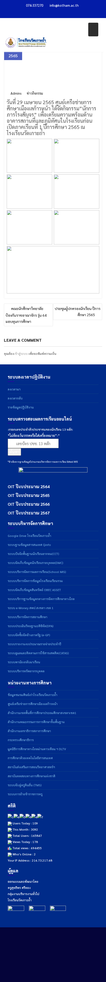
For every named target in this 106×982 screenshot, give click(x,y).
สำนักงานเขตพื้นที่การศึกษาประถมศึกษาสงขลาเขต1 (42, 713)
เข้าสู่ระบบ (21, 353)
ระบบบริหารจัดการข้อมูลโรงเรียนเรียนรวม (35, 581)
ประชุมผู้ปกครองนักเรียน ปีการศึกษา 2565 (77, 311)
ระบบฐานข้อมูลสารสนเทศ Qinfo (29, 545)
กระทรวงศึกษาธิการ (21, 740)
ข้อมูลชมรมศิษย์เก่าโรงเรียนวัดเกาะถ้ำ (32, 695)
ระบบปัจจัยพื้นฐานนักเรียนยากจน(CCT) (33, 554)
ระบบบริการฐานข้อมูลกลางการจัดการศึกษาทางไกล (41, 599)
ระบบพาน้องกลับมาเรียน (24, 662)
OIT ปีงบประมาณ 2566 (29, 504)
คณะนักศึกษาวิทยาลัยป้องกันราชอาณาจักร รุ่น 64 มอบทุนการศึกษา (26, 315)
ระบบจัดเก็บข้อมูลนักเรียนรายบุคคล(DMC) (35, 563)
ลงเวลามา (14, 389)
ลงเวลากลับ (15, 398)
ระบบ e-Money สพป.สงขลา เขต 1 (31, 608)
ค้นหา (14, 451)
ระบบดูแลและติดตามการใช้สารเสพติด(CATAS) (38, 653)
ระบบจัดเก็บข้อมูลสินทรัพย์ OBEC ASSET (34, 590)
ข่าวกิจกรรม (35, 93)
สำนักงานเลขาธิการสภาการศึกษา (29, 731)
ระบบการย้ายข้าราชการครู (25, 794)
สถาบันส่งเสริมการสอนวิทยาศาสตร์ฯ (31, 767)
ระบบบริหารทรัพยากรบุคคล (26, 671)
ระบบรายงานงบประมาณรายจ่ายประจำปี (34, 644)
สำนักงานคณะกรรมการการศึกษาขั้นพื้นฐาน (36, 722)
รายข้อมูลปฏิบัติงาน (21, 407)
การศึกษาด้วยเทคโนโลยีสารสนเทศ (30, 758)
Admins (16, 93)
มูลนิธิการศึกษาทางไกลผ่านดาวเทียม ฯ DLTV (37, 749)
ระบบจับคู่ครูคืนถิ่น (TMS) (25, 785)
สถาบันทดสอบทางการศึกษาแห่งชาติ (31, 776)
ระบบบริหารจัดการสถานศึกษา (27, 617)
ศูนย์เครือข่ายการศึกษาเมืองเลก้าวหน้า (33, 704)
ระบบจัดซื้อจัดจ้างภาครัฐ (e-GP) (29, 635)
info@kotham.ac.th (64, 5)
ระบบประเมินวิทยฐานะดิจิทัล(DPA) (31, 626)
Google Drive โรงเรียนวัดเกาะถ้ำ (29, 536)
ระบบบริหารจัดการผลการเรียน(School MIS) (37, 572)
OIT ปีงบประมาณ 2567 (29, 512)
